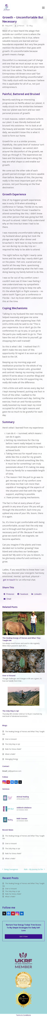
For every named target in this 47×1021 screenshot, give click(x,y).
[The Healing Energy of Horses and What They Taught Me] (23, 623)
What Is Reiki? (10, 754)
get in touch (9, 579)
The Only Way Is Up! (10, 711)
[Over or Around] (23, 661)
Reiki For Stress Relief (13, 749)
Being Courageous (10, 869)
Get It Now (24, 936)
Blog (30, 26)
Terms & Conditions (23, 1015)
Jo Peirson (20, 26)
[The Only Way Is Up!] (23, 696)
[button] (43, 8)
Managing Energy (11, 759)
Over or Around (8, 675)
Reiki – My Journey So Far (33, 869)
